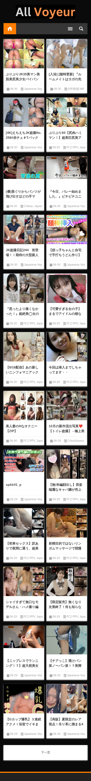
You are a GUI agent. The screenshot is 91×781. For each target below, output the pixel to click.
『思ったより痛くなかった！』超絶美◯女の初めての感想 (22, 313)
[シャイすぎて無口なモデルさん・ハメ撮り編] (24, 582)
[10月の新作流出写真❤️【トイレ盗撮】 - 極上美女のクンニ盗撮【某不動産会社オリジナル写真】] (66, 406)
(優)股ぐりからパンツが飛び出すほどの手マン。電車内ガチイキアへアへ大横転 (23, 199)
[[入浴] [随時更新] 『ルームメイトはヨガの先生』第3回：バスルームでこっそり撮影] (66, 54)
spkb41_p (13, 484)
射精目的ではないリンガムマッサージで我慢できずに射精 (65, 548)
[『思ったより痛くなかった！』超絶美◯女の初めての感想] (24, 289)
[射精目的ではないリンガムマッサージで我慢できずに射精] (66, 523)
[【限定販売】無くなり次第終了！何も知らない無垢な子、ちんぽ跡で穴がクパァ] (66, 582)
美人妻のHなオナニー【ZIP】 (22, 428)
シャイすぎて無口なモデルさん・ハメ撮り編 (22, 604)
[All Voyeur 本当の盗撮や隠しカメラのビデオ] (46, 12)
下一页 (45, 752)
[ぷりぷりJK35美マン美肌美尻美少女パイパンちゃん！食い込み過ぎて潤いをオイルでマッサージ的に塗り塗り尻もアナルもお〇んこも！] (24, 54)
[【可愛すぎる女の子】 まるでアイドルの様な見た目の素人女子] (66, 294)
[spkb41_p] (24, 460)
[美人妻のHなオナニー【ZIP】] (24, 406)
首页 (10, 28)
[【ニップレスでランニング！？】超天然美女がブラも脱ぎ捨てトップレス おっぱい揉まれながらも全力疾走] (24, 636)
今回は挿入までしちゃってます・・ (65, 369)
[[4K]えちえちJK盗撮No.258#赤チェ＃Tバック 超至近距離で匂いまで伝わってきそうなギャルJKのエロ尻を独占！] (24, 112)
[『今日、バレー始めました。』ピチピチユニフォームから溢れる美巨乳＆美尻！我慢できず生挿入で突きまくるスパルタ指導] (66, 167)
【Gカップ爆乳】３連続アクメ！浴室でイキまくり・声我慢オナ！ (23, 724)
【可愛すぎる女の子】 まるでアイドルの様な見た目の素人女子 (65, 313)
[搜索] (81, 28)
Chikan (28, 206)
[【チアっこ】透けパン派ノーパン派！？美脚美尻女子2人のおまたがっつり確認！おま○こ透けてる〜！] (66, 639)
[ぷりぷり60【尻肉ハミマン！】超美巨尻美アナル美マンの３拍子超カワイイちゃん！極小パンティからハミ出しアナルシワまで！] (66, 112)
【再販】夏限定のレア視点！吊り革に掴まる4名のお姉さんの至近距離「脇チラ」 (66, 726)
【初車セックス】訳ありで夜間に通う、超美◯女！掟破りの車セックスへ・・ (22, 550)
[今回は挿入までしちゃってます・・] (66, 347)
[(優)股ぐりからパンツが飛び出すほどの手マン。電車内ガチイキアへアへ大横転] (24, 167)
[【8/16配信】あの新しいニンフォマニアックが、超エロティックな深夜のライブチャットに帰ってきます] (24, 347)
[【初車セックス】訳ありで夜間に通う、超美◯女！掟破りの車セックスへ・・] (24, 523)
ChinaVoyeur (75, 440)
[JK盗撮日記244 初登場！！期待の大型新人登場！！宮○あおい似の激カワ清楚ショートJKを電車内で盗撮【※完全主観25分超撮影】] (24, 230)
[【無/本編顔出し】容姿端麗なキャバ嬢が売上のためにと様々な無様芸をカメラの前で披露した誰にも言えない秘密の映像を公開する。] (66, 464)
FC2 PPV (72, 147)
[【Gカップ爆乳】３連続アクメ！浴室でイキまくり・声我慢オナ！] (24, 706)
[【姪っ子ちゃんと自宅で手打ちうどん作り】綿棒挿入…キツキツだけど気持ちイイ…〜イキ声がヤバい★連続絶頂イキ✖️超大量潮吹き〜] (66, 230)
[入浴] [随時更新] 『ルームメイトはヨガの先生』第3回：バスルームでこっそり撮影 (66, 81)
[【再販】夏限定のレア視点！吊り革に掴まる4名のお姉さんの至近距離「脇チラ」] (66, 699)
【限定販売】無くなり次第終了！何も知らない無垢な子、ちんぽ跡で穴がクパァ (65, 609)
